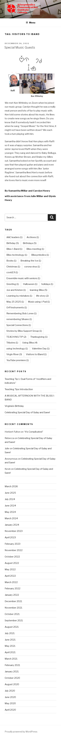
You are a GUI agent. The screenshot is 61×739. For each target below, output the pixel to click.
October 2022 (12, 556)
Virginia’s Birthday (14, 406)
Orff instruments (16, 307)
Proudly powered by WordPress (21, 731)
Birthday (12, 243)
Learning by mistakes (19, 295)
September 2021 (14, 620)
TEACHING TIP (16, 336)
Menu (32, 22)
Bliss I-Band (14, 249)
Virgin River (14, 354)
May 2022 (10, 569)
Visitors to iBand (36, 354)
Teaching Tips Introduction (19, 389)
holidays (47, 284)
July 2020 (10, 690)
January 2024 (12, 524)
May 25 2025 (15, 301)
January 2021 (12, 671)
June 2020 (10, 697)
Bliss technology (16, 255)
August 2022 (12, 563)
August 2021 (12, 627)
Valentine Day (41, 348)
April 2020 (10, 709)
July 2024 (10, 499)
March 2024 (11, 518)
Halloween (30, 284)
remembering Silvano (19, 319)
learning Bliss (38, 290)
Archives (33, 237)
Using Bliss (29, 342)
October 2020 (12, 678)
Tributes (12, 342)
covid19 (12, 272)
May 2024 (10, 512)
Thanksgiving (39, 336)
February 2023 (12, 543)
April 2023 (10, 537)
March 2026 (11, 486)
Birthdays (29, 243)
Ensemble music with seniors (23, 278)
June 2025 (10, 492)
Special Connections (18, 325)
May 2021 (10, 646)
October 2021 (12, 614)
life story (42, 295)
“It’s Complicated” (33, 431)
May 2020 (10, 703)
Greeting (12, 284)
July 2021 (10, 633)
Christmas (13, 266)
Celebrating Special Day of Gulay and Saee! (27, 412)
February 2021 (12, 665)
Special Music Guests (19, 47)
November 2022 (14, 550)
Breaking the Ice (30, 260)
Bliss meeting (35, 249)
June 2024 (10, 505)
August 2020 (12, 684)
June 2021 (10, 639)
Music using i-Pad (39, 301)
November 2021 (13, 607)
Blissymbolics (40, 255)
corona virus (32, 266)
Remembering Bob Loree (21, 313)
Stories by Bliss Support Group (24, 331)
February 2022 (12, 588)
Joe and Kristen (16, 290)
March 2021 (11, 658)
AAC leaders (14, 237)
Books (11, 260)
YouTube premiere (17, 360)
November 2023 (14, 531)
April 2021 (10, 652)
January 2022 (12, 595)
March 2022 (11, 582)
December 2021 (13, 601)
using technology (17, 348)
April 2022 (10, 575)
